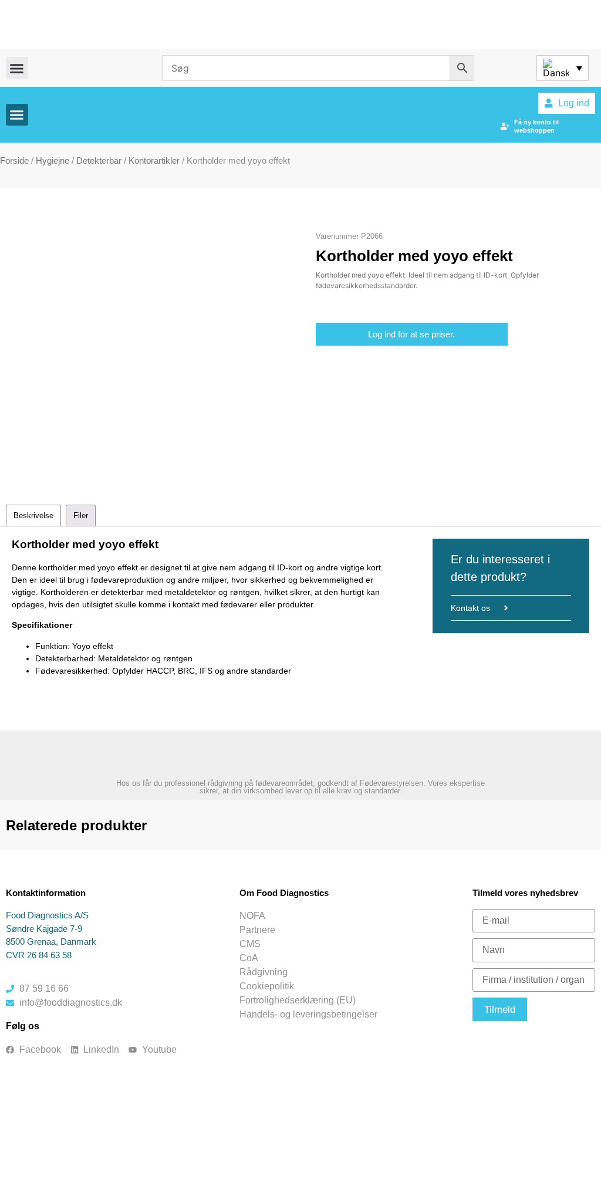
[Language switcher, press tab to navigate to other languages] (562, 68)
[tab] (33, 515)
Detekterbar (98, 160)
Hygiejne (52, 160)
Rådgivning (263, 972)
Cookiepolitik (266, 986)
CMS (250, 944)
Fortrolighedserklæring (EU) (297, 1000)
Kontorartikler (154, 160)
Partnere (257, 930)
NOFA (252, 916)
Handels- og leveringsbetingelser (308, 1014)
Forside (14, 160)
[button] (17, 68)
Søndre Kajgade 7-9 (44, 929)
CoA (248, 958)
